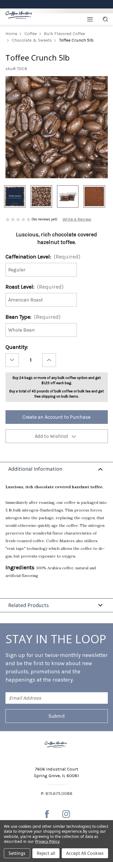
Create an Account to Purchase (56, 417)
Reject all (46, 853)
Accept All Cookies (85, 853)
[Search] (105, 19)
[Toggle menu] (89, 19)
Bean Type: (33, 317)
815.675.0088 (59, 793)
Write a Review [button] (77, 219)
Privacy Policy (47, 841)
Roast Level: (34, 287)
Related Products (28, 605)
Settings (17, 853)
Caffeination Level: (42, 257)
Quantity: (16, 347)
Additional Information (35, 469)
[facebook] (47, 814)
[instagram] (66, 814)
